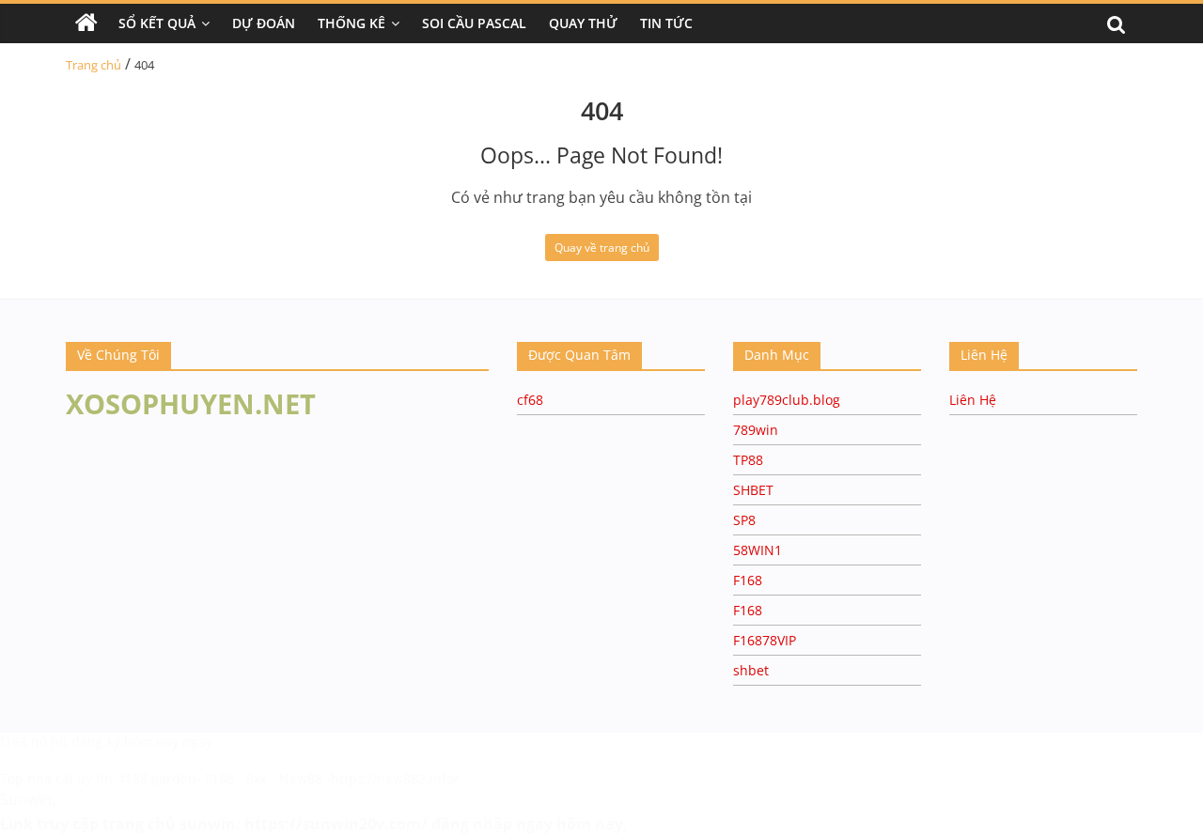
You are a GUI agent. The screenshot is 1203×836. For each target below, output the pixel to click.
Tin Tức (666, 23)
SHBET (753, 490)
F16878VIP (764, 640)
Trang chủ (93, 64)
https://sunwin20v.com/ (336, 823)
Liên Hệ (972, 400)
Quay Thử (583, 23)
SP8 (744, 520)
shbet (751, 670)
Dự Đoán (263, 23)
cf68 (530, 400)
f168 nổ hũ (34, 742)
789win (755, 430)
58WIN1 (757, 550)
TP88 (748, 460)
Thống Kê (351, 23)
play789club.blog (786, 400)
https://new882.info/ (395, 778)
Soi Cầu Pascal (474, 23)
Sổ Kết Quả (156, 23)
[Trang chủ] (86, 23)
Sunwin (26, 799)
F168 (747, 580)
